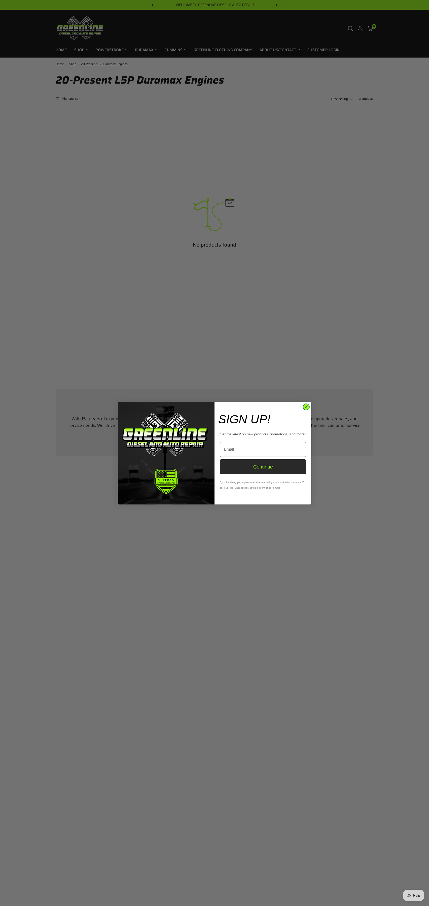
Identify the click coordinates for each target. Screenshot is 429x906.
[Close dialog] (306, 407)
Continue (263, 466)
